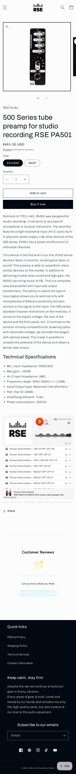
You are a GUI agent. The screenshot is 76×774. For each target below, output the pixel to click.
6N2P (32, 163)
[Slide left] (30, 98)
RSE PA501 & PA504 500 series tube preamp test (48, 502)
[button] (5, 7)
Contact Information (20, 663)
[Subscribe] (64, 735)
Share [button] (11, 510)
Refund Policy (16, 637)
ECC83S (13, 163)
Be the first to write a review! (38, 593)
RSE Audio (33, 768)
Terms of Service (18, 654)
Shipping (7, 150)
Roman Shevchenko (12, 502)
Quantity (8, 171)
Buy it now (38, 204)
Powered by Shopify (46, 768)
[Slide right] (46, 98)
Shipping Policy (17, 645)
